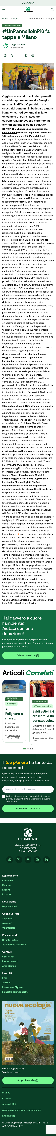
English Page (8, 1115)
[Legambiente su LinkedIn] (46, 859)
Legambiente (14, 735)
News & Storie (17, 18)
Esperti (6, 889)
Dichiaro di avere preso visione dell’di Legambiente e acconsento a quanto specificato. (28, 799)
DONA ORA (28, 2)
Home (7, 18)
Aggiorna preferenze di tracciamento (21, 1109)
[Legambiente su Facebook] (9, 859)
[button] (28, 748)
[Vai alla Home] (28, 9)
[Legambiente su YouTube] (37, 859)
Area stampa (9, 965)
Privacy (6, 1092)
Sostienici (7, 918)
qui (21, 534)
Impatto (6, 894)
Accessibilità (9, 1104)
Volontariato (8, 927)
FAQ (4, 978)
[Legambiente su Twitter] (18, 859)
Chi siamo (7, 880)
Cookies (6, 1098)
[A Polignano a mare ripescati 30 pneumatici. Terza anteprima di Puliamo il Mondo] (14, 711)
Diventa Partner (10, 939)
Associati (7, 923)
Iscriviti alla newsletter (28, 808)
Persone (6, 885)
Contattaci (8, 956)
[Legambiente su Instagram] (28, 859)
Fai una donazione (26, 655)
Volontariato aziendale (14, 944)
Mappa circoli (9, 906)
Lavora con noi (10, 961)
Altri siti (6, 982)
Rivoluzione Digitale (12, 987)
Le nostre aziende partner (15, 991)
